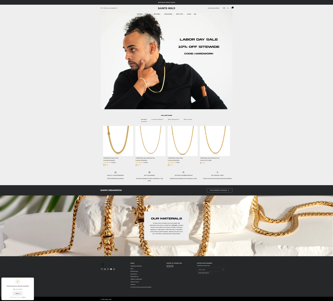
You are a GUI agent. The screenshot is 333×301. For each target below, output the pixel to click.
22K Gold (144, 119)
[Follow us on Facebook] (102, 269)
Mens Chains (188, 119)
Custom (189, 14)
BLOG (132, 268)
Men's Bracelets (173, 119)
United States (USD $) (213, 8)
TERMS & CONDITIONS (136, 279)
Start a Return (134, 274)
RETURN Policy (134, 271)
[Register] (223, 269)
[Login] (228, 8)
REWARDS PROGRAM (136, 266)
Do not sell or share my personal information (141, 287)
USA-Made (139, 14)
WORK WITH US (134, 276)
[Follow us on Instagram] (105, 269)
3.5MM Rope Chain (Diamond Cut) (209, 158)
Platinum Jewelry (157, 119)
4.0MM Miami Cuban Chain (110, 158)
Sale (195, 14)
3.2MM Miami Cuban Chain (175, 158)
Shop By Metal (168, 14)
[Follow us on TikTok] (114, 269)
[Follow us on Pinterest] (108, 269)
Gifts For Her (179, 14)
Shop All (147, 14)
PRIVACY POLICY (135, 282)
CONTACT (133, 284)
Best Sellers (157, 14)
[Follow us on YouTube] (111, 269)
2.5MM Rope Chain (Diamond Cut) (145, 158)
